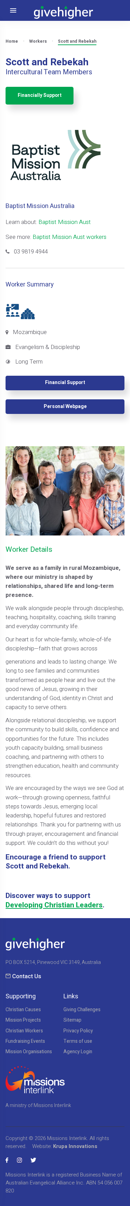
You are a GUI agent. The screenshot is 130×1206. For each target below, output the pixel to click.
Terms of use (77, 1041)
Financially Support (40, 95)
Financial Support (65, 382)
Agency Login (77, 1051)
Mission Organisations (29, 1051)
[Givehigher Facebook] (7, 1160)
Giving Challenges (82, 1009)
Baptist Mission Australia (40, 206)
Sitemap (72, 1020)
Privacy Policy (78, 1031)
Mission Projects (23, 1020)
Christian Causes (23, 1009)
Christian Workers (24, 1031)
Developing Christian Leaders (54, 905)
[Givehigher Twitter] (33, 1160)
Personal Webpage (65, 406)
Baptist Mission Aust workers (69, 237)
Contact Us (26, 976)
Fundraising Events (25, 1041)
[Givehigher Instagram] (19, 1160)
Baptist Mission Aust (64, 222)
